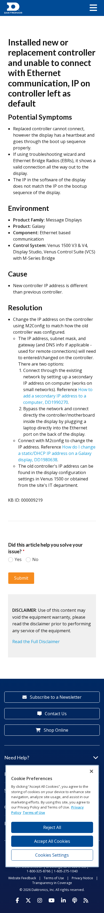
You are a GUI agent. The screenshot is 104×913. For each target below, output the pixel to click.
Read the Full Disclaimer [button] (36, 641)
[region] (52, 816)
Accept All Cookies (52, 841)
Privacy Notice (82, 878)
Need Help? (16, 757)
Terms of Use (54, 878)
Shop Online (55, 730)
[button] (93, 8)
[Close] (91, 771)
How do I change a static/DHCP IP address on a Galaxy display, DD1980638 (56, 453)
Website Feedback (22, 878)
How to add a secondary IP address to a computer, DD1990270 (58, 396)
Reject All (52, 827)
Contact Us (55, 714)
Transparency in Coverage (52, 883)
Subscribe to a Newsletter (55, 697)
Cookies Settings (52, 855)
